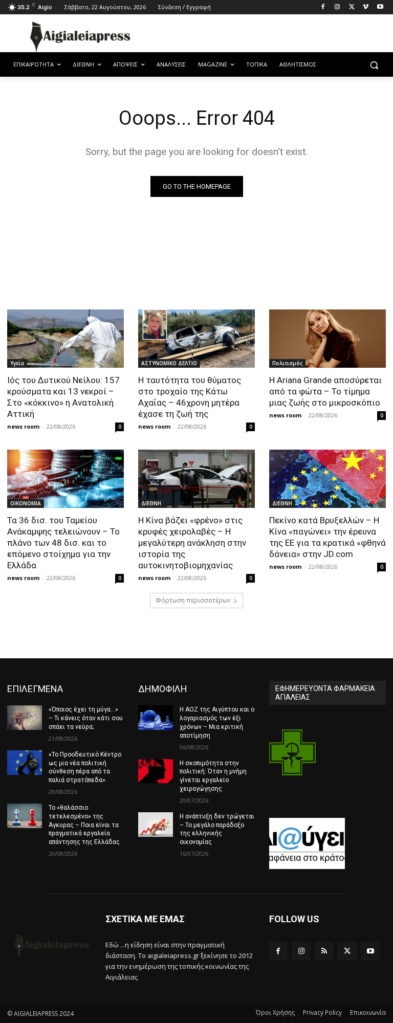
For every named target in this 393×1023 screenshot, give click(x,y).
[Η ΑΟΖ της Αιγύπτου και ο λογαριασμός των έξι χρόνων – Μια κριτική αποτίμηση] (155, 717)
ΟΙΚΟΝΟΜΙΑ (25, 503)
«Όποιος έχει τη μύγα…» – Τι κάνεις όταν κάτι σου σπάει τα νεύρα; (86, 718)
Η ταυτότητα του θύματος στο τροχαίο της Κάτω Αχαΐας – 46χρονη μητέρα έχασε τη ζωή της (189, 397)
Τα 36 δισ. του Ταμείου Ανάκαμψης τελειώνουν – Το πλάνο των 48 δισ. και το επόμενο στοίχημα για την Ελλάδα (63, 542)
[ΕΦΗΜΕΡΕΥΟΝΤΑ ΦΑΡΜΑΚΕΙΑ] (292, 761)
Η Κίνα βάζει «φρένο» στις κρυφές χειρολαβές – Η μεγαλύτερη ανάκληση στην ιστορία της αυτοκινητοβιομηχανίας (192, 542)
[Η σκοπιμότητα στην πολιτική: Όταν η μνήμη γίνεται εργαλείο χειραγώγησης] (155, 771)
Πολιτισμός (287, 363)
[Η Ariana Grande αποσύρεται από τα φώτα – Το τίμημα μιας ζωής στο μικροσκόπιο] (327, 338)
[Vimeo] (366, 7)
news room (23, 426)
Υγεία (17, 363)
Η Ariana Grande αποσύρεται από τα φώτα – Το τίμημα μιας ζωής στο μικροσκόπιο (325, 391)
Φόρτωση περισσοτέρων (193, 600)
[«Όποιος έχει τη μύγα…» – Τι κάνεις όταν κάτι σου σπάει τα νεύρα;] (24, 717)
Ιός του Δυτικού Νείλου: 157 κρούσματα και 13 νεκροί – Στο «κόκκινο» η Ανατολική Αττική (63, 397)
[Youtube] (380, 7)
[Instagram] (337, 7)
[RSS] (324, 951)
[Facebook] (323, 7)
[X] (352, 7)
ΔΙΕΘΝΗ (151, 503)
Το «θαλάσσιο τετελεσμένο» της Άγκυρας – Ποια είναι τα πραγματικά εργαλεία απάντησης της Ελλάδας (84, 825)
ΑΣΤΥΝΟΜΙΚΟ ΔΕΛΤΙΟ (169, 363)
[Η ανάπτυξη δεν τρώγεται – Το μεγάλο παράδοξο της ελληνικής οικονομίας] (155, 824)
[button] (374, 65)
